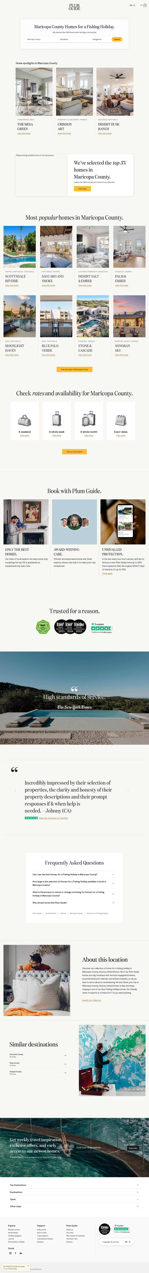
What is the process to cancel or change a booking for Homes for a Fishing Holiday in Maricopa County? (68, 894)
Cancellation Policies (45, 1239)
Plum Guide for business (75, 1235)
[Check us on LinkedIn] (21, 1253)
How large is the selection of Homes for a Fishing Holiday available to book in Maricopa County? (69, 883)
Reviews (40, 1242)
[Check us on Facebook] (15, 1253)
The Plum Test (72, 1239)
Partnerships (13, 1232)
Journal (11, 1239)
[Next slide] (128, 790)
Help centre (41, 1229)
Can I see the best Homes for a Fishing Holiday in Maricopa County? (65, 874)
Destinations (16, 1192)
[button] (74, 5)
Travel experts (42, 1235)
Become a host (14, 1229)
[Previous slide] (15, 790)
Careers (69, 1242)
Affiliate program (14, 1235)
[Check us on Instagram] (10, 1253)
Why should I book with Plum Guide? (50, 902)
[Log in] (143, 5)
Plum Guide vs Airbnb (16, 1242)
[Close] (28, 1265)
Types (13, 1199)
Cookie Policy (12, 1269)
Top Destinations (18, 1185)
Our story (70, 1232)
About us (69, 1229)
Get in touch (42, 1232)
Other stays (15, 1206)
